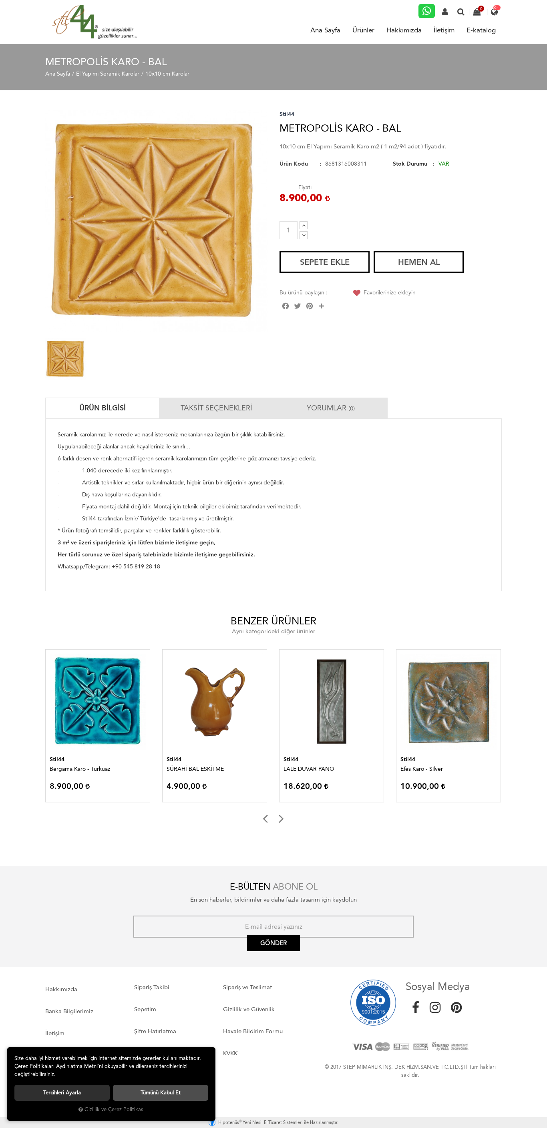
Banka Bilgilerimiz (69, 1011)
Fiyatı (305, 187)
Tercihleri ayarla (62, 1093)
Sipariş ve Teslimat (247, 987)
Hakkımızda (404, 30)
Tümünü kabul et (161, 1093)
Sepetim (145, 1009)
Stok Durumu (410, 163)
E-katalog (481, 30)
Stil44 (287, 114)
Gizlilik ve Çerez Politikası (114, 1109)
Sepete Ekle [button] (325, 262)
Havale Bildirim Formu (253, 1031)
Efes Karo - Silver (421, 769)
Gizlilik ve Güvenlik (249, 1009)
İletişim (444, 30)
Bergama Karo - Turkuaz (80, 769)
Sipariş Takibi (151, 987)
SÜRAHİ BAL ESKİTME (195, 769)
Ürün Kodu (294, 163)
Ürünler (363, 30)
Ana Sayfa (325, 30)
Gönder (273, 943)
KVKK (230, 1053)
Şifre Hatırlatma (155, 1031)
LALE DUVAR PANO (309, 769)
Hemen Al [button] (419, 262)
